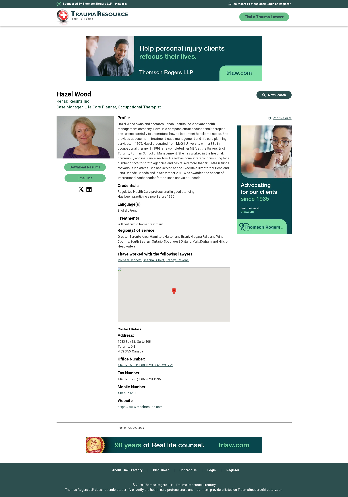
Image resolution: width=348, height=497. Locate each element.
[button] (174, 291)
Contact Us (188, 470)
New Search (277, 95)
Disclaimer (161, 470)
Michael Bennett (130, 260)
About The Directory (127, 470)
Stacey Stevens (177, 260)
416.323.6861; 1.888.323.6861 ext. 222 (145, 365)
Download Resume (85, 167)
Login (270, 4)
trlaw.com (121, 3)
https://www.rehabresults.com (140, 407)
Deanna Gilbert (153, 260)
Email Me (85, 178)
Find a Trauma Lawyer (264, 17)
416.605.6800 (127, 393)
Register (285, 4)
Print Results (282, 118)
